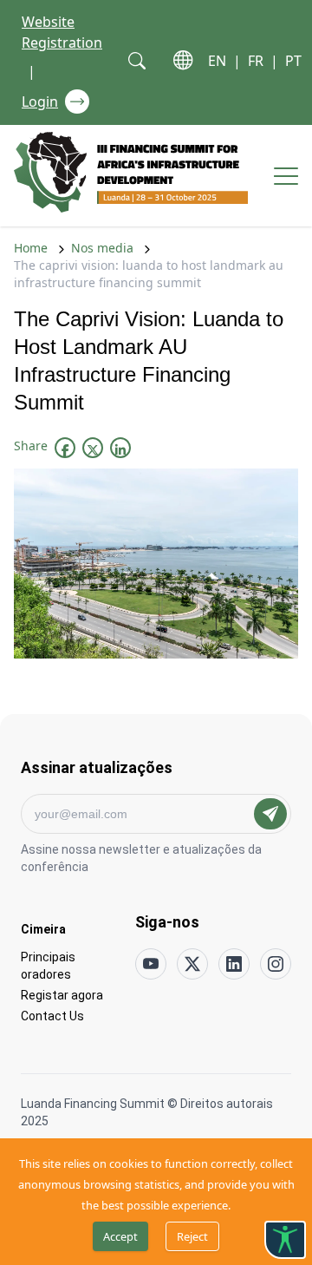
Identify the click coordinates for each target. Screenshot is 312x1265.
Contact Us (52, 1015)
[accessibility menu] (285, 1240)
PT (293, 60)
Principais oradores (48, 965)
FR (255, 60)
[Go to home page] (131, 172)
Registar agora (62, 994)
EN (217, 60)
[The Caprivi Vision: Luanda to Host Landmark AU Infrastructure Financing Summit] (65, 449)
